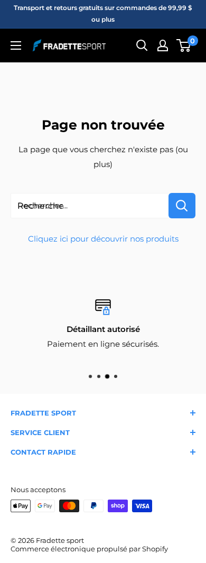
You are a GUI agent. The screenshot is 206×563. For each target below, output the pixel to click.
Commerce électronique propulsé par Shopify (89, 548)
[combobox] (89, 205)
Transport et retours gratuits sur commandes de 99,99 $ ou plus (103, 13)
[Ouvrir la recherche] (142, 45)
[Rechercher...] (181, 205)
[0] (184, 45)
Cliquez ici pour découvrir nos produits (103, 239)
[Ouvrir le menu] (16, 45)
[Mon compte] (162, 45)
